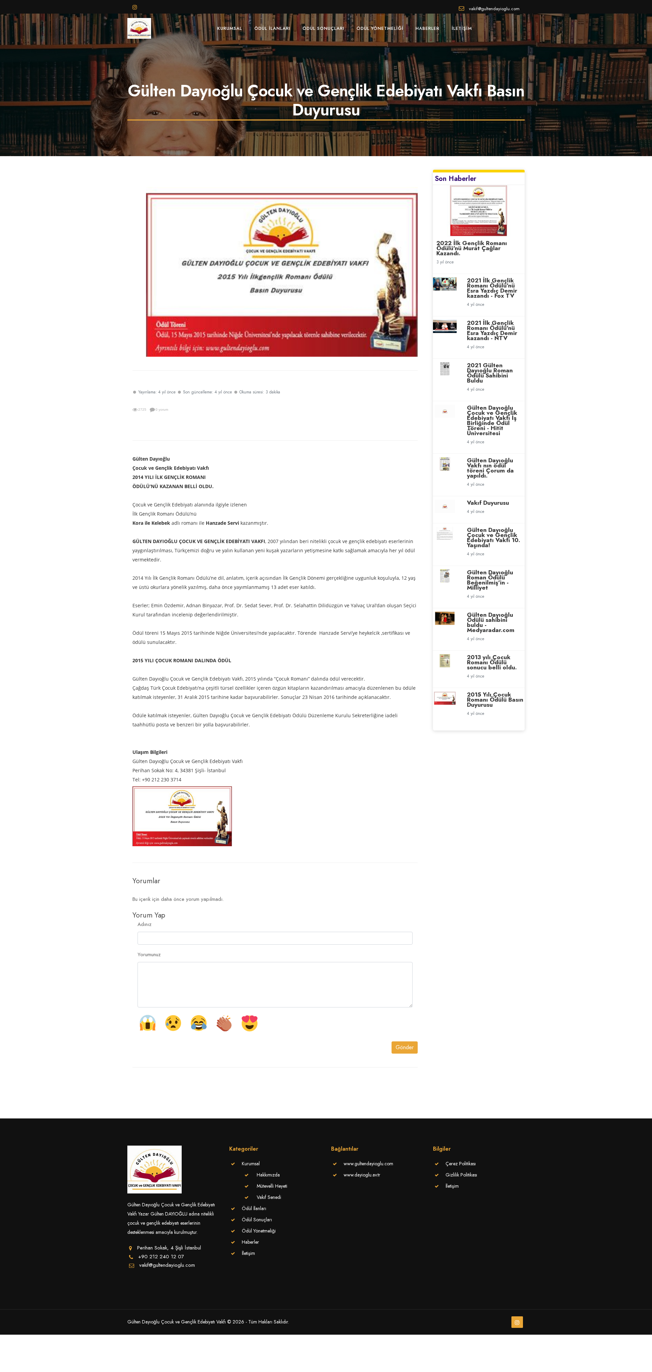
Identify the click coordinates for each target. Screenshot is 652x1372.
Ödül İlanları (272, 28)
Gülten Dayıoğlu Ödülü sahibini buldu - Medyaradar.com (490, 622)
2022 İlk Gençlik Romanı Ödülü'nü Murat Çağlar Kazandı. (471, 248)
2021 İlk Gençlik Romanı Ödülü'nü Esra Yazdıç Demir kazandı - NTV (492, 330)
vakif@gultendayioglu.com (494, 8)
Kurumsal (229, 28)
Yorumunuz (149, 954)
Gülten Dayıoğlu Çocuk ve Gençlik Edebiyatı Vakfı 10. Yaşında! (493, 537)
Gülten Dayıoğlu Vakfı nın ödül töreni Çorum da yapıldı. (490, 468)
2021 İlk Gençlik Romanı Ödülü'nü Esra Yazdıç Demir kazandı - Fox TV (492, 288)
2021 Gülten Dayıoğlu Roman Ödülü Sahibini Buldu (490, 373)
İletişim (462, 28)
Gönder (405, 1047)
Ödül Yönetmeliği (380, 28)
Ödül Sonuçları (323, 28)
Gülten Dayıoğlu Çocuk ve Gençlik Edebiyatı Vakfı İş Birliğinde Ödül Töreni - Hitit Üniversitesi (492, 420)
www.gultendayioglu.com (368, 1163)
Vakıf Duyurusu (488, 503)
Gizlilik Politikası (461, 1174)
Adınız (144, 924)
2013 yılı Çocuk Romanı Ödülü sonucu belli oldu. (492, 662)
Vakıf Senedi (269, 1197)
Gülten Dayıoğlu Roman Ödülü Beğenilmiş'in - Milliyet (490, 580)
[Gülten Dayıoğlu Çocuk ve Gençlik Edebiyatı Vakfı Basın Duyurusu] (282, 271)
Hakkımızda (268, 1174)
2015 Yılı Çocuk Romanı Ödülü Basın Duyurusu (495, 699)
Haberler (427, 28)
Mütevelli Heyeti (272, 1186)
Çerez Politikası (461, 1163)
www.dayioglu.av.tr (362, 1174)
